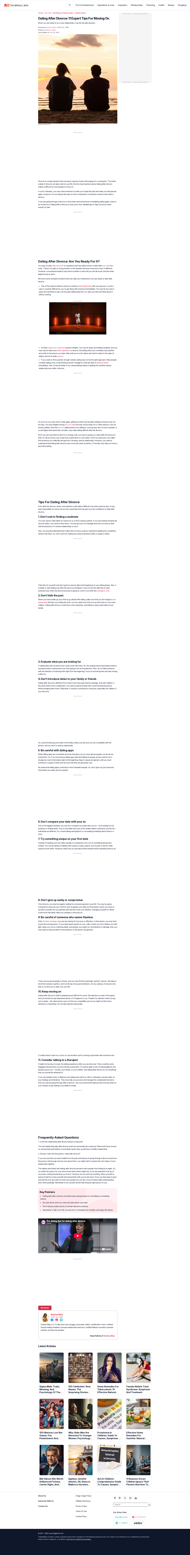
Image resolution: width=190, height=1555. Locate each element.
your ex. (60, 356)
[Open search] (69, 5)
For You (48, 13)
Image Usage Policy (84, 1496)
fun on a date (70, 425)
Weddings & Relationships (63, 13)
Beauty (171, 5)
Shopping (182, 5)
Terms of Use (81, 1511)
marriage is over (103, 591)
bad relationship (85, 286)
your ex (61, 427)
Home (40, 13)
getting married (102, 363)
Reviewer (45, 1308)
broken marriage (50, 921)
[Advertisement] (77, 150)
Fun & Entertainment (85, 5)
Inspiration (122, 5)
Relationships (137, 5)
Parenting (150, 5)
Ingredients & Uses (105, 5)
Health (161, 5)
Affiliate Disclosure (83, 1501)
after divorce (57, 266)
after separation (64, 350)
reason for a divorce (56, 348)
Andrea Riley (57, 1314)
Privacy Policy (81, 1506)
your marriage (107, 266)
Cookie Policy (81, 1516)
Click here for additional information (78, 1539)
